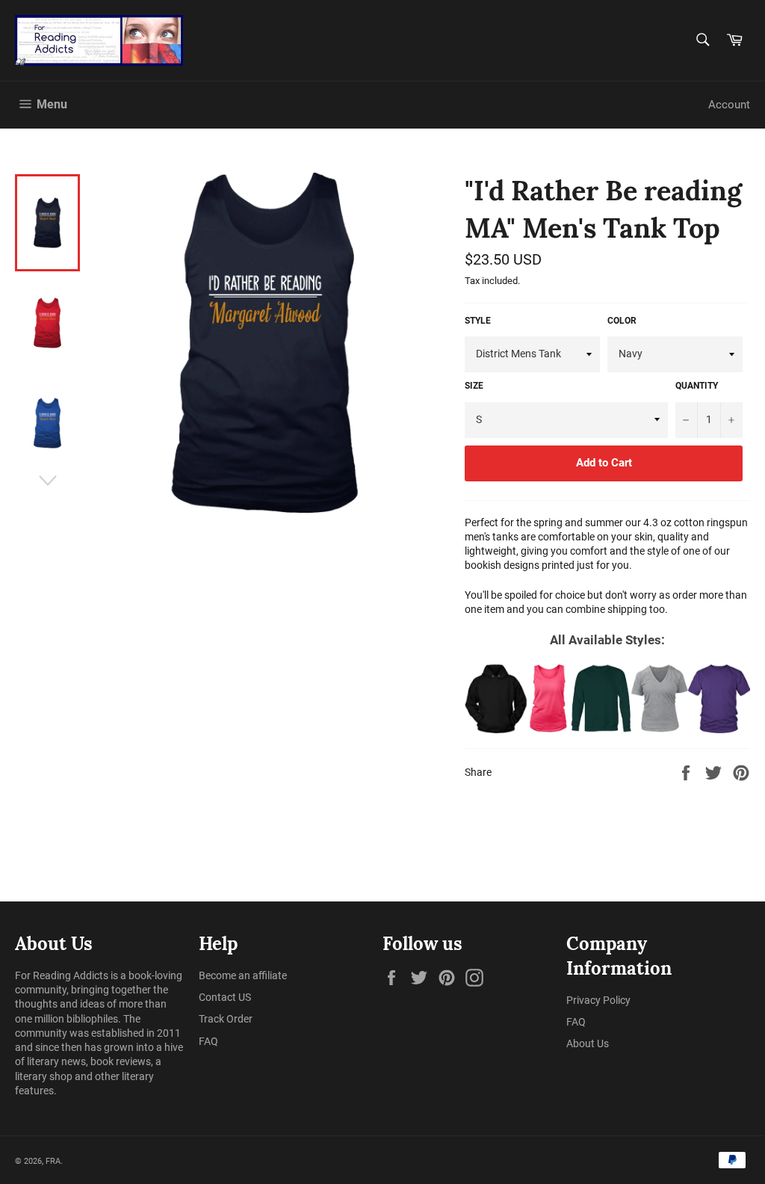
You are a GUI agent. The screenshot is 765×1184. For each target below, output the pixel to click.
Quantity (696, 385)
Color (622, 320)
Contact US (225, 997)
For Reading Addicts (61, 975)
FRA (53, 1161)
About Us (587, 1043)
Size (474, 385)
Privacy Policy (598, 1000)
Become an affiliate (243, 975)
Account (729, 104)
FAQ (208, 1041)
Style (478, 320)
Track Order (226, 1019)
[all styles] (607, 698)
